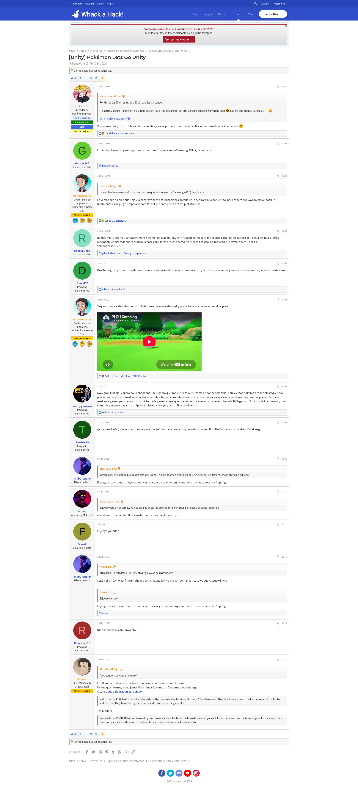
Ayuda (100, 3)
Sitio (194, 14)
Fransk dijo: (106, 592)
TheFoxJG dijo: (108, 468)
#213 (284, 623)
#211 (284, 524)
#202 (284, 143)
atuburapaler (82, 478)
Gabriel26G (82, 163)
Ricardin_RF (82, 643)
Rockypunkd (82, 251)
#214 (284, 659)
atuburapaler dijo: (110, 501)
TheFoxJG (82, 442)
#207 (284, 386)
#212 (284, 556)
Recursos (224, 14)
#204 (284, 231)
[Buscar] (255, 3)
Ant (74, 78)
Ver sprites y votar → (179, 39)
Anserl (82, 511)
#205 (284, 263)
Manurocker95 (80, 63)
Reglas (110, 3)
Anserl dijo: (106, 567)
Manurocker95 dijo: (110, 96)
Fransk (82, 544)
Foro (238, 14)
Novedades (76, 3)
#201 (284, 86)
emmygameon (82, 406)
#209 (284, 458)
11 (102, 78)
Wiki (250, 14)
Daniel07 (82, 283)
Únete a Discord (273, 14)
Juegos (207, 14)
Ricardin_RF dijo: (109, 669)
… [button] (85, 78)
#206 (284, 299)
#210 (284, 491)
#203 (284, 176)
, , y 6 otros (127, 376)
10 (96, 78)
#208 (284, 422)
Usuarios (89, 3)
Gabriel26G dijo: (108, 186)
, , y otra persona (124, 253)
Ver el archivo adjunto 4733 (115, 118)
